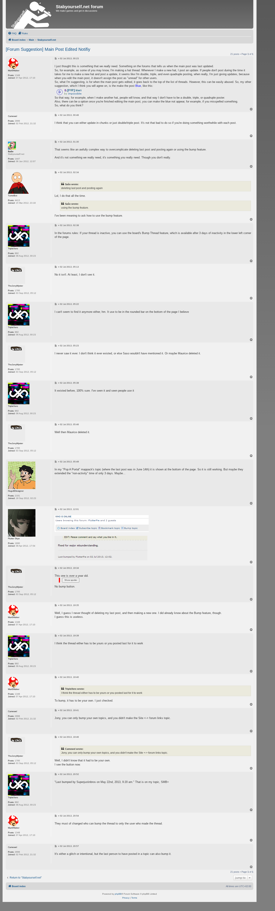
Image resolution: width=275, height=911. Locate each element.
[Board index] (31, 14)
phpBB (118, 894)
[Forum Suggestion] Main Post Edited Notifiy (48, 49)
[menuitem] (12, 33)
